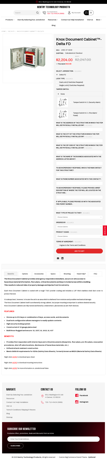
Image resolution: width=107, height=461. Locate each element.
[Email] (58, 258)
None (63, 94)
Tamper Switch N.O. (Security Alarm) (86, 102)
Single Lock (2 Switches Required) (71, 85)
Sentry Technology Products (53, 7)
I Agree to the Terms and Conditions (72, 245)
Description (10, 266)
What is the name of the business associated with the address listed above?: (78, 157)
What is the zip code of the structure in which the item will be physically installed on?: (79, 146)
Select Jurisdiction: (68, 71)
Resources (52, 20)
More (98, 20)
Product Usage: (66, 232)
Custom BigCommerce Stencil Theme (73, 457)
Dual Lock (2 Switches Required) (71, 82)
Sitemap (9, 417)
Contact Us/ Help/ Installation (72, 20)
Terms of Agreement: (68, 241)
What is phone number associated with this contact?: (78, 179)
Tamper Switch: (62, 89)
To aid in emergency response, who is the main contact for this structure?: (79, 169)
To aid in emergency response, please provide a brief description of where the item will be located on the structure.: (78, 190)
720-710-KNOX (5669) (55, 13)
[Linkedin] (62, 258)
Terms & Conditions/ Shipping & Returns (20, 410)
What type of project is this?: (73, 213)
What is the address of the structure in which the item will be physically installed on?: (79, 124)
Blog (53, 25)
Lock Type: (64, 78)
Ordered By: (65, 222)
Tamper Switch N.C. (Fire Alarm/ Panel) (85, 114)
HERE (14, 357)
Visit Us (90, 20)
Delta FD (62, 75)
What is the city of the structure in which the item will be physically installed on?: (77, 135)
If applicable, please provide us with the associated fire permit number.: (78, 202)
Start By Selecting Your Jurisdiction (31, 20)
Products (9, 20)
